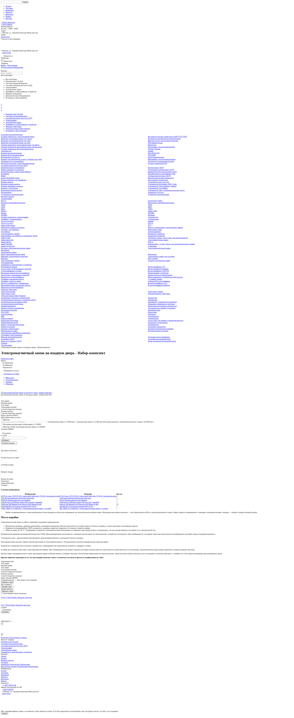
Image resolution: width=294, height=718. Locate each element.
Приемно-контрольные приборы (160, 329)
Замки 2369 (152, 211)
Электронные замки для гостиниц (161, 256)
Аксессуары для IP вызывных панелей (16, 269)
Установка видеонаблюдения (159, 339)
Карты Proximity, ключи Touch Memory (16, 172)
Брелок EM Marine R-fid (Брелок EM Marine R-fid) (79, 504)
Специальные (153, 316)
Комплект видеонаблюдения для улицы (16, 139)
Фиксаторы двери (155, 230)
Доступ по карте (7, 221)
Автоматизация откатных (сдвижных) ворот (18, 300)
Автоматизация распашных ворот (14, 302)
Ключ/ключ (152, 312)
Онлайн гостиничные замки (159, 261)
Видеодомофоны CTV (156, 267)
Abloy (3, 205)
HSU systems (153, 258)
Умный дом (152, 298)
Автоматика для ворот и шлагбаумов (15, 298)
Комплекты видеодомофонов (12, 277)
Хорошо (4, 713)
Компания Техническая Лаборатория (15, 664)
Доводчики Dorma (8, 292)
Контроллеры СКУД (156, 168)
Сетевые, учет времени (10, 230)
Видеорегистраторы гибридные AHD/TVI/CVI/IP (167, 137)
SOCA (3, 201)
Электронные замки (13, 122)
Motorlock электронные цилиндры (14, 256)
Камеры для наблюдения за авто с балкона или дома (21, 159)
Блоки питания (7, 318)
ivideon (150, 151)
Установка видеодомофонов (159, 337)
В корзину (5, 440)
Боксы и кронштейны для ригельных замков (165, 228)
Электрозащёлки (154, 232)
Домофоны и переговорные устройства (21, 124)
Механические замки (9, 331)
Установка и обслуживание (16, 131)
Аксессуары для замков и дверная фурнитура (165, 320)
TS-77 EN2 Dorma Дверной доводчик (15, 605)
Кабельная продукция (9, 320)
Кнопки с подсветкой (9, 188)
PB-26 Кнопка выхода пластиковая (73, 500)
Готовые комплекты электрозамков (14, 217)
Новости (9, 12)
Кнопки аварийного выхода (12, 186)
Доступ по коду (7, 223)
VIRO (150, 209)
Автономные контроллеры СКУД (161, 170)
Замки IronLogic (7, 240)
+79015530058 (6, 24)
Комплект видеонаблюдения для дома (16, 141)
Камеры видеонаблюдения (11, 153)
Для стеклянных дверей (10, 234)
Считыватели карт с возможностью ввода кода (166, 190)
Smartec (151, 221)
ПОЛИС (4, 215)
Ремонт (8, 16)
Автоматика (152, 300)
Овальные (152, 314)
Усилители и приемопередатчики (161, 161)
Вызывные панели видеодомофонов (15, 273)
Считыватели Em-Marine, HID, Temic (162, 184)
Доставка (9, 8)
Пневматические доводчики (159, 294)
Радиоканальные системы (158, 331)
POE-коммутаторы (155, 143)
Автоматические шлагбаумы (12, 304)
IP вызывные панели (9, 267)
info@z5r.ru (5, 37)
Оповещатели (153, 325)
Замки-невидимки (8, 225)
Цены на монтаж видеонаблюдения (162, 341)
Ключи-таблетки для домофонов (13, 180)
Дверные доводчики (13, 127)
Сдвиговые (152, 246)
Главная (4, 343)
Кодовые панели (7, 197)
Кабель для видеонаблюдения (12, 325)
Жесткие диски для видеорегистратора (163, 141)
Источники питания (9, 310)
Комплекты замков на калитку (13, 228)
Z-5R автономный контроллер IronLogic (75, 498)
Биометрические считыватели (12, 168)
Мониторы (152, 145)
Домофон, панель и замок (11, 281)
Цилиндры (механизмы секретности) (162, 306)
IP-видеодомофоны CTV (157, 283)
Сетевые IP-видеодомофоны (159, 281)
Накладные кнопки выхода (11, 190)
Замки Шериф (6, 244)
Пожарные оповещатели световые (161, 304)
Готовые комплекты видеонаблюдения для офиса (20, 145)
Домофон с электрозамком (11, 219)
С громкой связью (155, 279)
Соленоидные (153, 219)
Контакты (9, 14)
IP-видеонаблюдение (156, 157)
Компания (9, 10)
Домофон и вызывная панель (12, 279)
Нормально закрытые (156, 234)
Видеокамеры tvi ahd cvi (10, 157)
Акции (3, 656)
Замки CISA (5, 238)
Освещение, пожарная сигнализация (162, 302)
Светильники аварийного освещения (15, 333)
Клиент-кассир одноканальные (160, 275)
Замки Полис (6, 242)
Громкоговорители (8, 306)
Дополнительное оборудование (18, 129)
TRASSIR (152, 155)
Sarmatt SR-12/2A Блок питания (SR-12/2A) (76, 506)
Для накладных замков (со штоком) (161, 308)
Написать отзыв (7, 582)
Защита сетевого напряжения (12, 308)
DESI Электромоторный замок (13, 254)
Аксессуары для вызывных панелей (15, 275)
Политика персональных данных (14, 638)
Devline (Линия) (154, 149)
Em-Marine (5, 174)
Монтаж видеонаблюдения (11, 337)
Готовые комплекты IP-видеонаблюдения (17, 149)
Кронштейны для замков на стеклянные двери (19, 236)
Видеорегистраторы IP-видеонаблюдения (164, 139)
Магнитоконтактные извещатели (161, 178)
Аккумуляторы (7, 314)
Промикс (151, 215)
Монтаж (9, 19)
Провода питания (8, 327)
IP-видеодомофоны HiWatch (159, 285)
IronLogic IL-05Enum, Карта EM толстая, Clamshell (79, 502)
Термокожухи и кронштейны (12, 161)
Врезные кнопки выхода (10, 184)
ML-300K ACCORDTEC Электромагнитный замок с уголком (84, 508)
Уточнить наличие (8, 443)
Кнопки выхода (7, 182)
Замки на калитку (8, 246)
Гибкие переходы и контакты (12, 170)
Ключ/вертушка (154, 310)
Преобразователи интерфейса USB (161, 174)
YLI (149, 225)
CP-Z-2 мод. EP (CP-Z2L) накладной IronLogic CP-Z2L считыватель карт (88, 496)
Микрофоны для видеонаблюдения (161, 159)
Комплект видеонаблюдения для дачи (15, 143)
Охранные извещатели (157, 327)
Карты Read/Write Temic (10, 178)
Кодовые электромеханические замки (15, 248)
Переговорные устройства (158, 273)
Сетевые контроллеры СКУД (159, 176)
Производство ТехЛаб (14, 114)
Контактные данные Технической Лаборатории (19, 667)
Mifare (3, 176)
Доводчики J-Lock (8, 294)
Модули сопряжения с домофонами (15, 283)
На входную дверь (155, 201)
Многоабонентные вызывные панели (15, 285)
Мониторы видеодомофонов (12, 287)
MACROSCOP (154, 153)
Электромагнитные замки (158, 240)
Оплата (8, 6)
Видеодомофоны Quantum (158, 269)
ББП (2, 316)
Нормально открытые (156, 236)
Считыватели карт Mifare (158, 188)
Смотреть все (6, 151)
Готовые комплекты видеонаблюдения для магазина (21, 147)
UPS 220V (5, 312)
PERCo (4, 211)
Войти (3, 65)
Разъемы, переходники (10, 329)
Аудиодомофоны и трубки (11, 271)
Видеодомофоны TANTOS (158, 271)
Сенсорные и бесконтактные (12, 194)
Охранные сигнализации (158, 323)
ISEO (3, 209)
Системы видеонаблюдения (16, 116)
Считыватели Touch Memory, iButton (162, 186)
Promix (3, 213)
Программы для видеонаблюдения (161, 147)
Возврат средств (7, 660)
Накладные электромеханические (161, 203)
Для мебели (5, 232)
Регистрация (12, 65)
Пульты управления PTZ (157, 163)
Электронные (153, 318)
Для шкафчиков (7, 263)
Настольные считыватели (158, 180)
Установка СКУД (7, 339)
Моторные (5, 250)
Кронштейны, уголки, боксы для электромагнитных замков (171, 244)
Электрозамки (11, 120)
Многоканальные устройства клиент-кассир (165, 277)
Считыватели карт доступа (158, 182)
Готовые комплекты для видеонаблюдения (17, 137)
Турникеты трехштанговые (158, 194)
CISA (3, 207)
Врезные (4, 258)
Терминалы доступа (156, 192)
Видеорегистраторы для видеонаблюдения (17, 163)
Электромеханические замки (159, 248)
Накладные (152, 254)
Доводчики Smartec (155, 292)
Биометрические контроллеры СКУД (162, 172)
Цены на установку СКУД (11, 341)
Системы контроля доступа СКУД (19, 118)
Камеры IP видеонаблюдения (12, 155)
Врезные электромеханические (13, 203)
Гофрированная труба (9, 323)
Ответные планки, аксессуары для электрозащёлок (168, 238)
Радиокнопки (6, 192)
